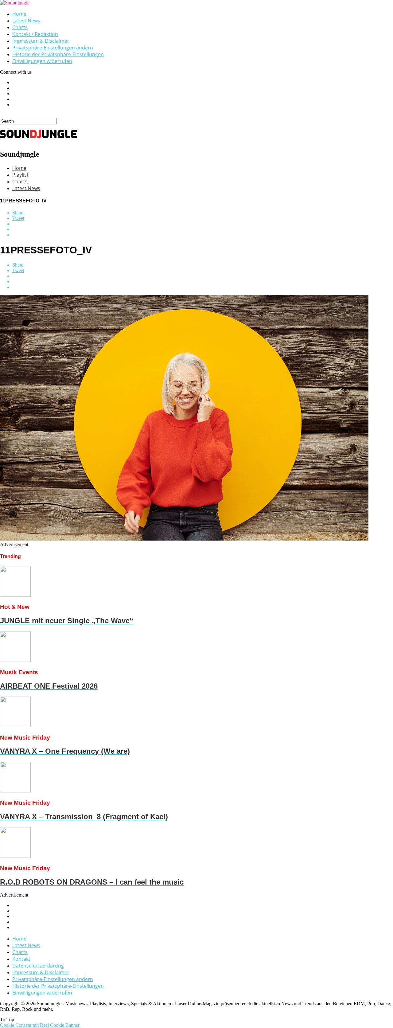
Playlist (20, 174)
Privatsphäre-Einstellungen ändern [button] (52, 47)
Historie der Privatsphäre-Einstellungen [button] (58, 54)
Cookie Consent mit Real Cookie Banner (40, 1025)
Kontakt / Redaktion (35, 34)
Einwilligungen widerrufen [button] (42, 61)
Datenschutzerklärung (38, 965)
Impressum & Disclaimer (40, 40)
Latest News (26, 20)
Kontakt (21, 959)
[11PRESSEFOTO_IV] (184, 538)
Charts (20, 27)
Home (19, 13)
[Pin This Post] (202, 229)
